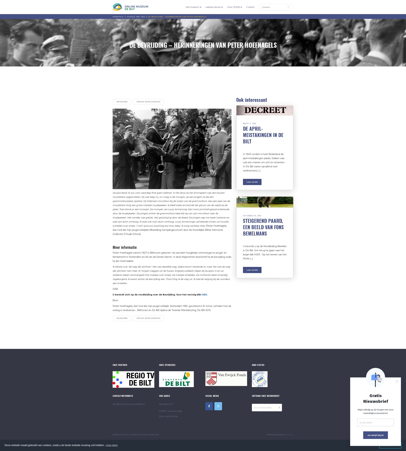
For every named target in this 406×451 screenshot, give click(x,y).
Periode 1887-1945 (136, 17)
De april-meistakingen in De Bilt (263, 135)
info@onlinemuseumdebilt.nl (129, 404)
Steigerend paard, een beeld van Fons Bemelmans (263, 227)
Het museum (192, 7)
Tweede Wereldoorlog (148, 102)
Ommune (289, 435)
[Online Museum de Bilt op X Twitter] (218, 406)
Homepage (118, 17)
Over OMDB (233, 7)
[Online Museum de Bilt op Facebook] (209, 406)
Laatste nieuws (213, 7)
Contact (250, 7)
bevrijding (122, 102)
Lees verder (252, 182)
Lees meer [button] (112, 445)
